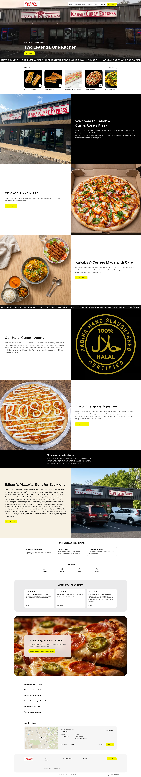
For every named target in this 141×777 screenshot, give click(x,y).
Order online (110, 744)
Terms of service (48, 768)
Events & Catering (80, 4)
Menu (70, 4)
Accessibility (57, 768)
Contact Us (47, 760)
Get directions (109, 730)
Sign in (103, 4)
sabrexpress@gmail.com (81, 738)
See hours (101, 744)
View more (90, 601)
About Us (89, 4)
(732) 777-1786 (79, 736)
